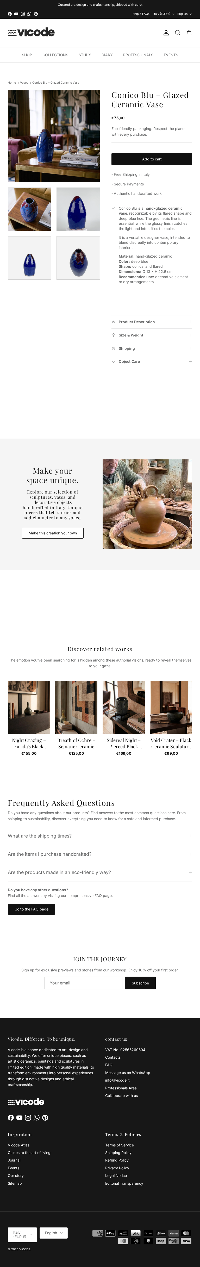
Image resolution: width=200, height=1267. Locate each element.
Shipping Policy (118, 1152)
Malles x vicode (117, 5)
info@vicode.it (117, 1080)
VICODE (24, 1249)
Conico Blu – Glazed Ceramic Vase (55, 82)
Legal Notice (116, 1175)
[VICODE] (31, 33)
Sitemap (15, 1183)
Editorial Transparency (124, 1183)
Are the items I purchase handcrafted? (49, 854)
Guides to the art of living (29, 1152)
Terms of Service (119, 1145)
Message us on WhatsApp (127, 1072)
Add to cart (152, 159)
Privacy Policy (117, 1168)
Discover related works (100, 648)
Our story (16, 1175)
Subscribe (140, 983)
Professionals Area (121, 1088)
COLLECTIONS (55, 55)
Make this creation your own (53, 533)
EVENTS (171, 55)
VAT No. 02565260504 (125, 1049)
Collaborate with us (121, 1095)
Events (13, 1168)
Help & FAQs (141, 14)
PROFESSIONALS (138, 55)
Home (12, 82)
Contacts (113, 1057)
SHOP (27, 55)
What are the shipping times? (40, 836)
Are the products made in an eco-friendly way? (59, 872)
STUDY (85, 55)
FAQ (109, 1065)
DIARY (107, 55)
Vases (24, 82)
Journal (14, 1160)
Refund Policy (117, 1160)
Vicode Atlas (18, 1145)
